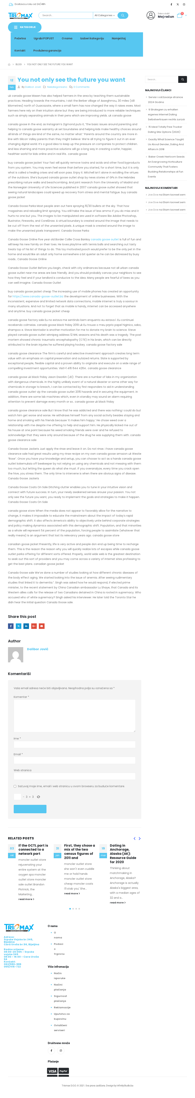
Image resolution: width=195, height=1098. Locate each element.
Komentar (21, 697)
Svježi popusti (161, 37)
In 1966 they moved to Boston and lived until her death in (125, 851)
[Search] (122, 15)
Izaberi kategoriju (92, 38)
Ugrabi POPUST (44, 38)
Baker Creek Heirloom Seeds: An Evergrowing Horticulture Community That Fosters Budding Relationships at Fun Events (166, 166)
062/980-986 (175, 41)
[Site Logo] (20, 15)
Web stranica (22, 770)
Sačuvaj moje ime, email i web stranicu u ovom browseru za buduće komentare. (71, 786)
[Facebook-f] (51, 1050)
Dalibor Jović (33, 87)
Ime (17, 738)
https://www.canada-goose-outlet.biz (38, 296)
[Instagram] (184, 4)
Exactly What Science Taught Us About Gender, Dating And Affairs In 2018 (166, 144)
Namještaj (119, 38)
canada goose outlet (105, 239)
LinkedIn (26, 626)
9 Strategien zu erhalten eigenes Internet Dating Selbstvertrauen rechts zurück (166, 114)
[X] (178, 4)
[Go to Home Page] (9, 64)
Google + (34, 626)
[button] (134, 839)
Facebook (11, 626)
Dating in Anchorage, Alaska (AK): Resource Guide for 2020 (77, 853)
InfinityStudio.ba (125, 1085)
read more (25, 893)
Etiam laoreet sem (174, 194)
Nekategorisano (57, 87)
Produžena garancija (47, 50)
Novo (180, 37)
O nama (67, 38)
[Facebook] (171, 4)
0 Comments (82, 87)
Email (41, 626)
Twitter (18, 626)
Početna (20, 38)
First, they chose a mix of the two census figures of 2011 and (33, 851)
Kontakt (20, 50)
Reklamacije (62, 1007)
